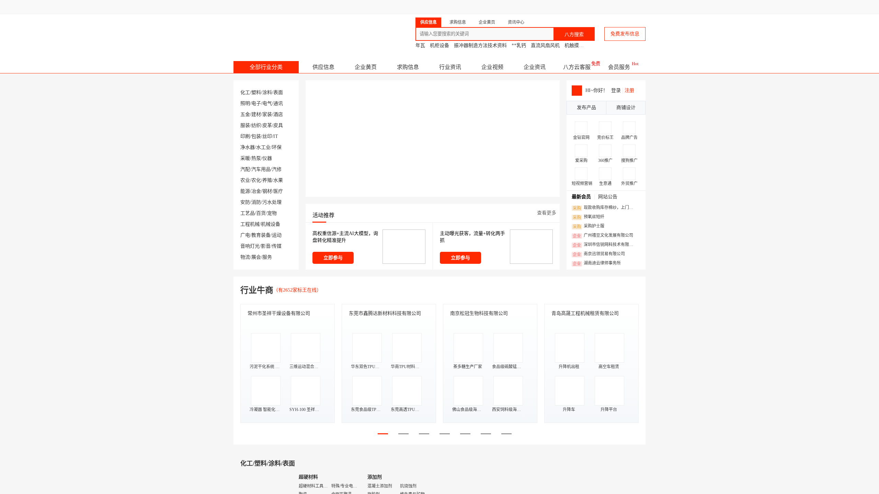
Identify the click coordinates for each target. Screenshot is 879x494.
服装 (245, 125)
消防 (256, 202)
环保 (277, 147)
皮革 (267, 125)
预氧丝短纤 (588, 217)
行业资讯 (450, 67)
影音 (266, 246)
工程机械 (250, 224)
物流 (245, 257)
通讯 (278, 103)
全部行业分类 (266, 67)
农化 (256, 180)
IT (275, 136)
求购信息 (408, 67)
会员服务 (619, 67)
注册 (629, 90)
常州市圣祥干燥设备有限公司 (279, 313)
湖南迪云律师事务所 (597, 263)
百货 (261, 213)
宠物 (272, 213)
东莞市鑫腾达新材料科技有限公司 (385, 313)
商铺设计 (626, 107)
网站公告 (607, 196)
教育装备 (261, 235)
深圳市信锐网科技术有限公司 (605, 245)
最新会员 (581, 196)
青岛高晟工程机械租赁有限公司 (585, 313)
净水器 (247, 147)
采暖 (245, 158)
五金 (245, 114)
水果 (278, 180)
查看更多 (546, 212)
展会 (256, 257)
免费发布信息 (624, 33)
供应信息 (323, 67)
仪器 (267, 158)
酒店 (278, 114)
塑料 (256, 92)
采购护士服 (588, 226)
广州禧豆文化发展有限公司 (603, 235)
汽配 (245, 169)
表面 (278, 92)
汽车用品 (261, 169)
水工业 (263, 147)
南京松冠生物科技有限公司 (479, 313)
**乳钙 (519, 45)
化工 (245, 92)
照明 (245, 103)
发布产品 (586, 107)
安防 (245, 202)
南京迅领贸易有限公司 (599, 254)
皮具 (278, 125)
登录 (616, 90)
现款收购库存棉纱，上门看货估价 (605, 208)
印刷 (245, 136)
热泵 (256, 158)
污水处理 (272, 202)
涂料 (267, 92)
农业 (245, 180)
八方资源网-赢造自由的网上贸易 (288, 30)
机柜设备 (439, 45)
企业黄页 (366, 67)
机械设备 (270, 224)
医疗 (278, 191)
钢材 (267, 191)
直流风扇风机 (545, 45)
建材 (256, 114)
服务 (267, 257)
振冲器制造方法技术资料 (480, 45)
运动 (277, 235)
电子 (256, 103)
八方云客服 (577, 67)
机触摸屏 (574, 45)
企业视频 (492, 67)
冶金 (256, 191)
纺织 (256, 125)
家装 (267, 114)
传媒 (277, 246)
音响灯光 (250, 246)
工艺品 (247, 213)
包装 (256, 136)
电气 (267, 103)
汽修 (277, 169)
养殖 (267, 180)
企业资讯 (535, 67)
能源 (245, 191)
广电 (245, 235)
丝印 (267, 136)
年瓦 (420, 45)
